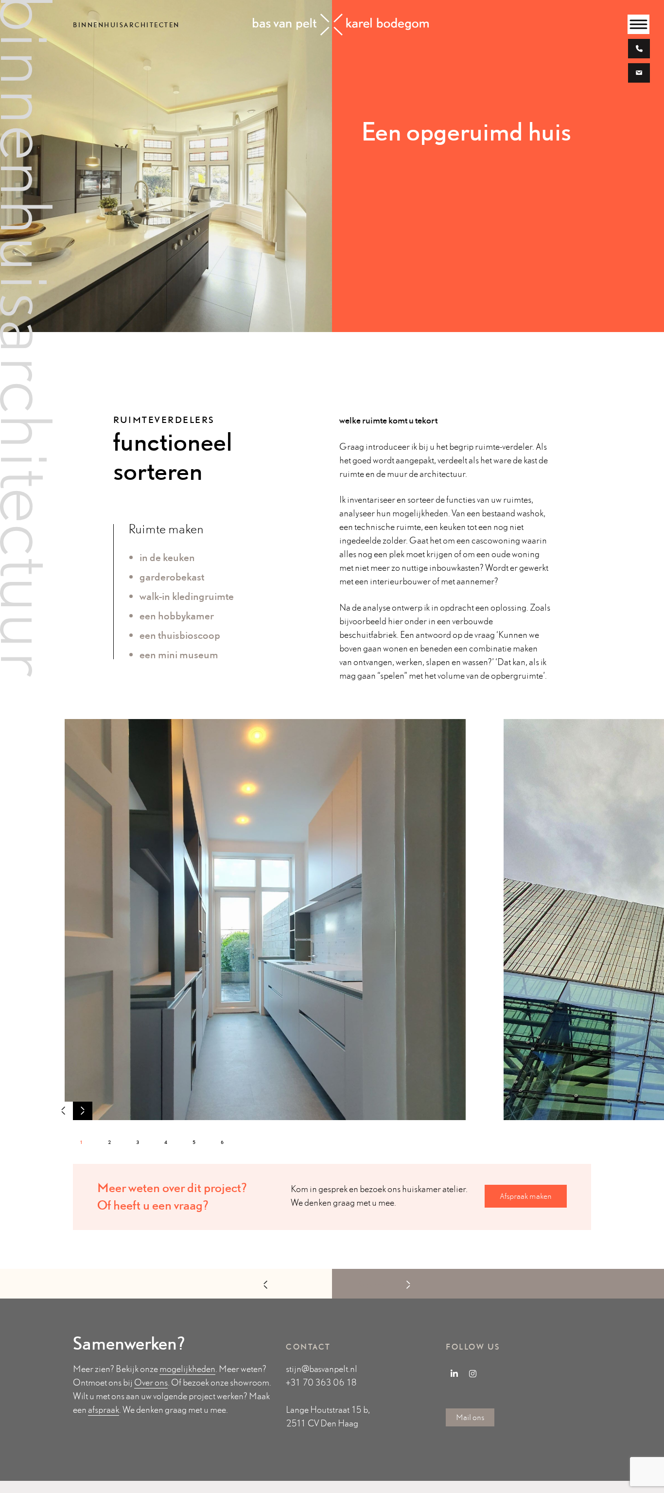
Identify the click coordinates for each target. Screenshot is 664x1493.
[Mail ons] (639, 74)
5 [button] (194, 1142)
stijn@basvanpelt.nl (321, 1368)
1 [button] (82, 1142)
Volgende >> (376, 1284)
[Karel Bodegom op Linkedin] (454, 1373)
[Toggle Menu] (638, 24)
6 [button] (223, 1142)
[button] (82, 1111)
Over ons (151, 1382)
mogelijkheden (187, 1368)
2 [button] (110, 1142)
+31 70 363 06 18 (321, 1382)
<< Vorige (292, 1284)
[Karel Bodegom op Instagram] (473, 1373)
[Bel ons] (639, 50)
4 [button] (166, 1142)
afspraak (103, 1409)
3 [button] (138, 1142)
